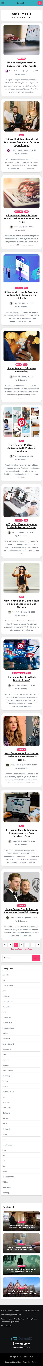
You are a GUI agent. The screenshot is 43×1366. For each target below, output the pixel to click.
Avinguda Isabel (15, 765)
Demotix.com (21, 1343)
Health (18, 364)
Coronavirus (7, 1023)
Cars (4, 1012)
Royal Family (7, 1145)
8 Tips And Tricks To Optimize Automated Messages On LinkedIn (21, 295)
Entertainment (8, 1044)
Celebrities (22, 749)
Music (4, 1124)
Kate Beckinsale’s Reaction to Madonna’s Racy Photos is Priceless (21, 756)
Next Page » (28, 949)
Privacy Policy (28, 1357)
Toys (4, 1166)
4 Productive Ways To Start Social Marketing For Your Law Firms (21, 219)
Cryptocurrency (19, 673)
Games (5, 1081)
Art (3, 980)
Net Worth (6, 1129)
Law (21, 135)
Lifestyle (5, 1102)
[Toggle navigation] (2, 3)
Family (5, 1055)
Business (21, 59)
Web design (6, 1187)
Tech (4, 1156)
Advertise (26, 1362)
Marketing (18, 211)
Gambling (6, 1076)
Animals (5, 975)
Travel (4, 1171)
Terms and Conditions (13, 1362)
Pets (4, 1140)
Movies (5, 1118)
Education (6, 1039)
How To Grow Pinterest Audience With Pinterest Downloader (21, 448)
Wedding (5, 1193)
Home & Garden (8, 1092)
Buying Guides (8, 1001)
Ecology (5, 1033)
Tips (26, 211)
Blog (4, 991)
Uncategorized (8, 1177)
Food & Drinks (7, 1071)
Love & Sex (6, 1108)
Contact (35, 1362)
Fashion (5, 1060)
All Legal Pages (15, 1357)
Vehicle (5, 1182)
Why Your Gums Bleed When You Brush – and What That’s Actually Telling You (21, 1250)
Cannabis (6, 1007)
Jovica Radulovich (15, 71)
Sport (4, 1150)
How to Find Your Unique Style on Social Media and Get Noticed (21, 604)
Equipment (6, 1049)
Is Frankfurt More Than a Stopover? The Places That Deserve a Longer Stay (21, 1294)
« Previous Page (16, 949)
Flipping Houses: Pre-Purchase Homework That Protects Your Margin (21, 1228)
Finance (5, 1065)
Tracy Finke (17, 227)
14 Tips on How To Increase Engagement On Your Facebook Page (21, 833)
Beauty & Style (8, 986)
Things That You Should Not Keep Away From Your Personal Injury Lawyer (22, 142)
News (4, 1134)
